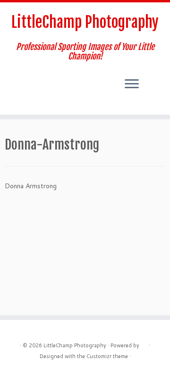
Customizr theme (107, 356)
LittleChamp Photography (85, 22)
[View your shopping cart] (154, 76)
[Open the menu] (132, 84)
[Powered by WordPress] (144, 343)
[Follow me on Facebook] (19, 84)
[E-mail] (11, 84)
